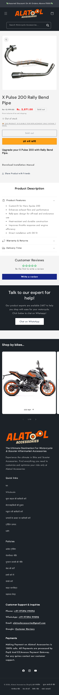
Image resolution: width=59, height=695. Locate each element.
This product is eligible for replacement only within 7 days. (29, 124)
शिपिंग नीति (35, 689)
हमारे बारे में (10, 574)
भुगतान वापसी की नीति (14, 561)
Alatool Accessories (18, 684)
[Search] (48, 25)
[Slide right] (36, 419)
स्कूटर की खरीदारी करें (14, 511)
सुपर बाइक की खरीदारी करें (16, 498)
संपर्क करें (9, 581)
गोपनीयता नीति (11, 555)
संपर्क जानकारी (46, 689)
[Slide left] (23, 419)
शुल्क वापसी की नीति (49, 684)
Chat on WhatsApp (30, 321)
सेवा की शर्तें (10, 568)
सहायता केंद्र (11, 594)
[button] (6, 13)
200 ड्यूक (27, 410)
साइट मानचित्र (11, 587)
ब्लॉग (7, 531)
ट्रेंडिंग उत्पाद (11, 524)
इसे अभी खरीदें (29, 141)
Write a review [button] (29, 276)
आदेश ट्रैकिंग (11, 549)
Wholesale (10, 492)
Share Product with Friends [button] (17, 173)
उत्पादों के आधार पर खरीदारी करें (18, 518)
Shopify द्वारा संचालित (33, 684)
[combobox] (29, 25)
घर (7, 485)
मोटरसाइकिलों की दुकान (15, 505)
